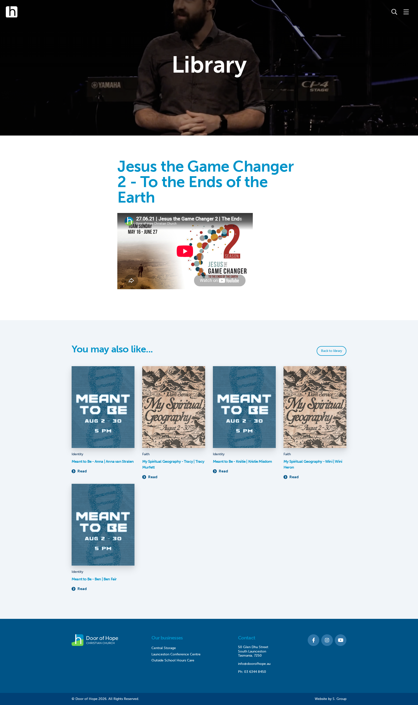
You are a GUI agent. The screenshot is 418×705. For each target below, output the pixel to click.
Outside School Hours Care (172, 660)
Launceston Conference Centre (176, 654)
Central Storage (163, 648)
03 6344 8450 (255, 672)
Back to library (331, 351)
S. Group (339, 699)
